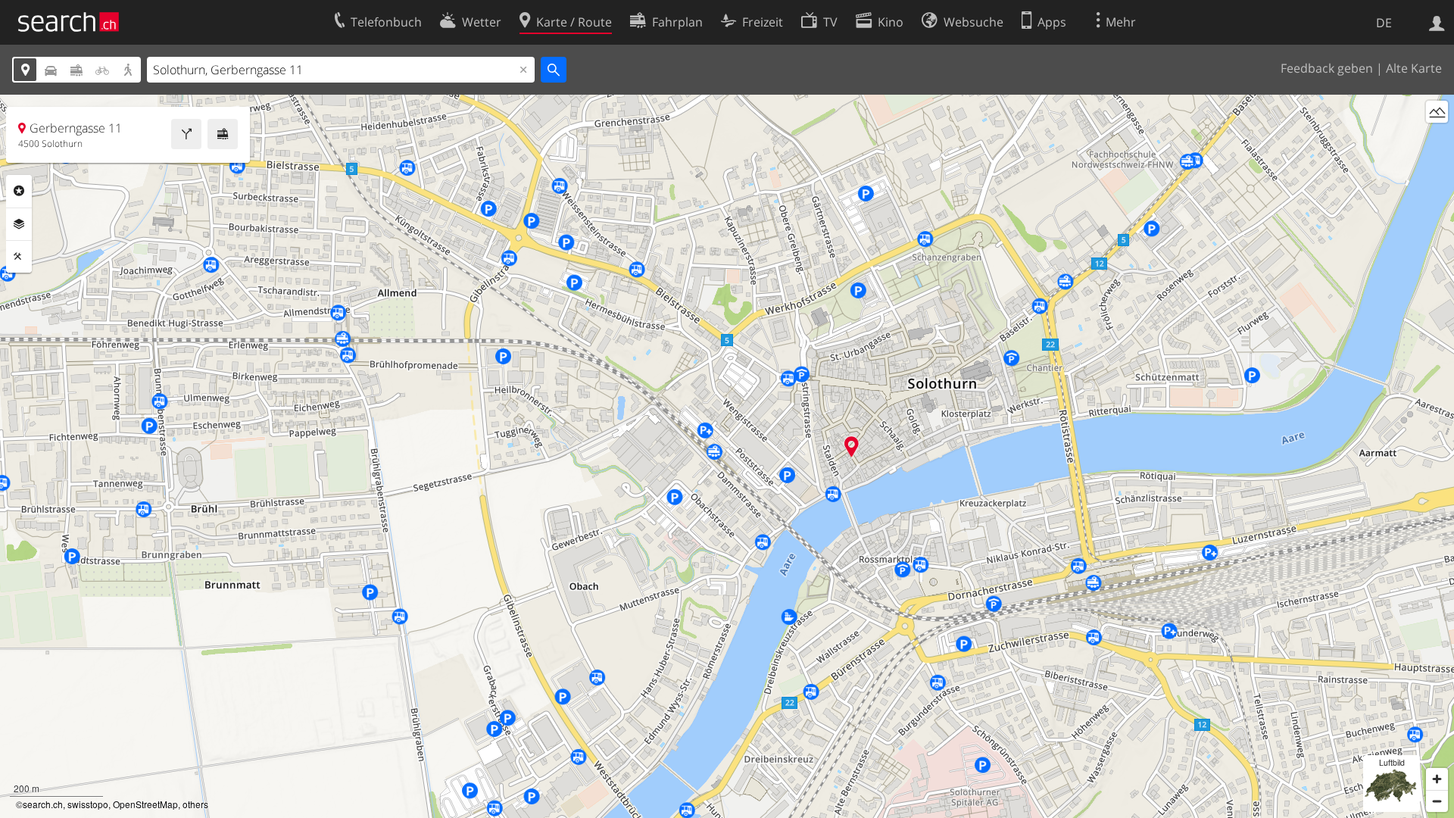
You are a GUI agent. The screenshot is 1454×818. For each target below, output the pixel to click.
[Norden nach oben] (1437, 140)
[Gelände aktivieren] (1437, 112)
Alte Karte (1414, 68)
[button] (851, 446)
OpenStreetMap (145, 804)
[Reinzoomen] (1437, 779)
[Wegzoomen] (1437, 801)
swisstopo (87, 804)
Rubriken (19, 191)
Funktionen (19, 257)
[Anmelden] (1437, 22)
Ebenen (19, 224)
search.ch (43, 804)
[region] (727, 456)
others (195, 804)
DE (1384, 22)
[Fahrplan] (222, 134)
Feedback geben (1327, 68)
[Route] (186, 134)
